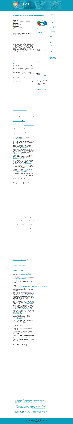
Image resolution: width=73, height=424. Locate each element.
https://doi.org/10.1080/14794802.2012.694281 (24, 205)
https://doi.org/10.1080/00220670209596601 (26, 337)
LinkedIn (39, 421)
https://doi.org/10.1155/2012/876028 (18, 318)
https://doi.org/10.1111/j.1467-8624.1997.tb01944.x (20, 185)
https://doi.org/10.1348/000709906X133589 (19, 121)
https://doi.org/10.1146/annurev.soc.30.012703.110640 (21, 235)
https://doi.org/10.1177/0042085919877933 (25, 255)
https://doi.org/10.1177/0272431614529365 (19, 313)
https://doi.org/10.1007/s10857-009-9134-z (28, 133)
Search (59, 9)
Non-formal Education (53, 26)
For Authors (51, 45)
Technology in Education (53, 37)
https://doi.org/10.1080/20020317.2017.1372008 (20, 110)
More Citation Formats (40, 53)
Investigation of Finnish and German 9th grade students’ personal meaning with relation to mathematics (30, 408)
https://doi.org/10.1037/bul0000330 (29, 125)
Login (62, 1)
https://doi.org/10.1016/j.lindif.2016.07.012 (19, 176)
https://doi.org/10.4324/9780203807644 (18, 105)
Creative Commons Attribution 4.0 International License (41, 76)
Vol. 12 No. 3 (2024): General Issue (41, 58)
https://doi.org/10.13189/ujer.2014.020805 (19, 323)
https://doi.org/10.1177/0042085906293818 (19, 265)
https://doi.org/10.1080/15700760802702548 (19, 347)
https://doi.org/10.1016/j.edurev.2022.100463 (19, 278)
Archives (17, 9)
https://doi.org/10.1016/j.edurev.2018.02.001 (19, 101)
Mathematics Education (40, 65)
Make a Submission (52, 14)
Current (13, 9)
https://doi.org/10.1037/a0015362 (18, 231)
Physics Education (52, 31)
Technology (51, 36)
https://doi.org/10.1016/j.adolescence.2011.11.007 (20, 190)
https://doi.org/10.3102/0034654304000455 (26, 66)
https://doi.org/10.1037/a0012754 (26, 274)
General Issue (21, 9)
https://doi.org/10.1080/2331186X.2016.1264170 (26, 303)
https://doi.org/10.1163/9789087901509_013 (19, 342)
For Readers (51, 44)
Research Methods (52, 28)
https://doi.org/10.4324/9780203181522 (24, 215)
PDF (38, 28)
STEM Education (52, 27)
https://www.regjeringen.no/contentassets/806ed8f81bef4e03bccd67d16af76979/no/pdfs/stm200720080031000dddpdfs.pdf (30, 286)
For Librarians (51, 46)
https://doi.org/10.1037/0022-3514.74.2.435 (27, 180)
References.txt (40, 32)
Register (59, 1)
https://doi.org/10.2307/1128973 (26, 147)
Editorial (45, 405)
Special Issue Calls (27, 9)
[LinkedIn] (55, 58)
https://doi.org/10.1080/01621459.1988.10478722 (26, 294)
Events (33, 9)
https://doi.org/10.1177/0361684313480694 (19, 158)
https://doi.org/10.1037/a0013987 (18, 138)
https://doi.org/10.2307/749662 (17, 299)
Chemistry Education (52, 32)
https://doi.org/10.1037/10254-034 (18, 153)
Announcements (37, 9)
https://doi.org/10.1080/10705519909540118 (19, 260)
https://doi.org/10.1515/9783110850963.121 (25, 163)
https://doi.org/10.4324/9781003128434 (18, 270)
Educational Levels (52, 21)
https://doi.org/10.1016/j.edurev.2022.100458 (19, 171)
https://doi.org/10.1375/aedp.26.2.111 (26, 308)
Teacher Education (52, 23)
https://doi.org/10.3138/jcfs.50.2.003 (18, 75)
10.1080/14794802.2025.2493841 (41, 89)
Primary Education (39, 64)
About (42, 9)
